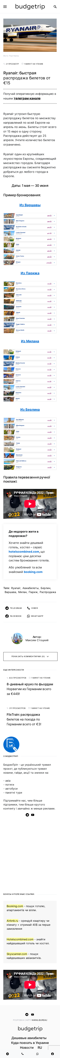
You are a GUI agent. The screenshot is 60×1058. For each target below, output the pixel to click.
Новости (27, 1048)
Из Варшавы (30, 205)
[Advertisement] (30, 853)
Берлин (45, 588)
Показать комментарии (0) (28, 656)
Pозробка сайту (22, 1020)
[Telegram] (27, 814)
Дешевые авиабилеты (29, 1038)
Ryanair (15, 588)
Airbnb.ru (12, 920)
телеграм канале (27, 98)
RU (40, 1048)
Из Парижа (30, 273)
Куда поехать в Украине (30, 1043)
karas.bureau (39, 1020)
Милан (22, 592)
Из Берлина (30, 410)
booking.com (33, 572)
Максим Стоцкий (37, 640)
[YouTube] (32, 814)
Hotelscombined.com (20, 939)
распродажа (48, 592)
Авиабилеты (30, 588)
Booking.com (15, 906)
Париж (33, 592)
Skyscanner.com (17, 954)
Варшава (10, 592)
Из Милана (30, 341)
